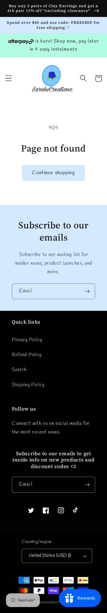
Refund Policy (27, 355)
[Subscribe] (87, 291)
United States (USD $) (50, 556)
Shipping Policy (28, 385)
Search (19, 369)
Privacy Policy (27, 340)
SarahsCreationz (45, 602)
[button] (8, 78)
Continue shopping (53, 172)
